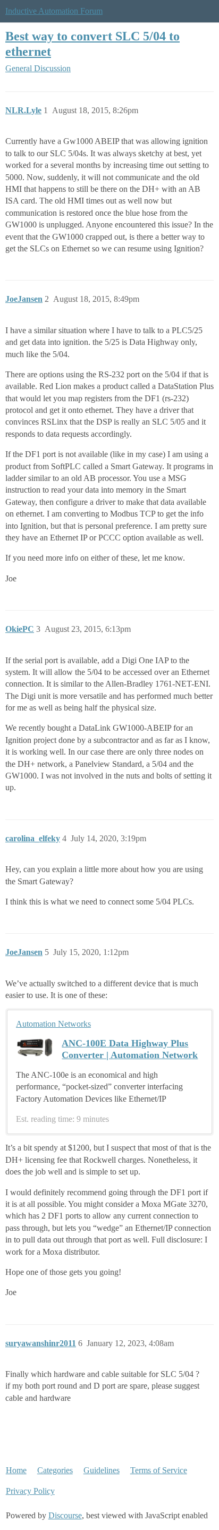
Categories (55, 1470)
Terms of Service (158, 1470)
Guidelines (101, 1470)
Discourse (65, 1515)
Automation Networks (53, 1023)
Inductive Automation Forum (54, 10)
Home (16, 1470)
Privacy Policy (30, 1490)
